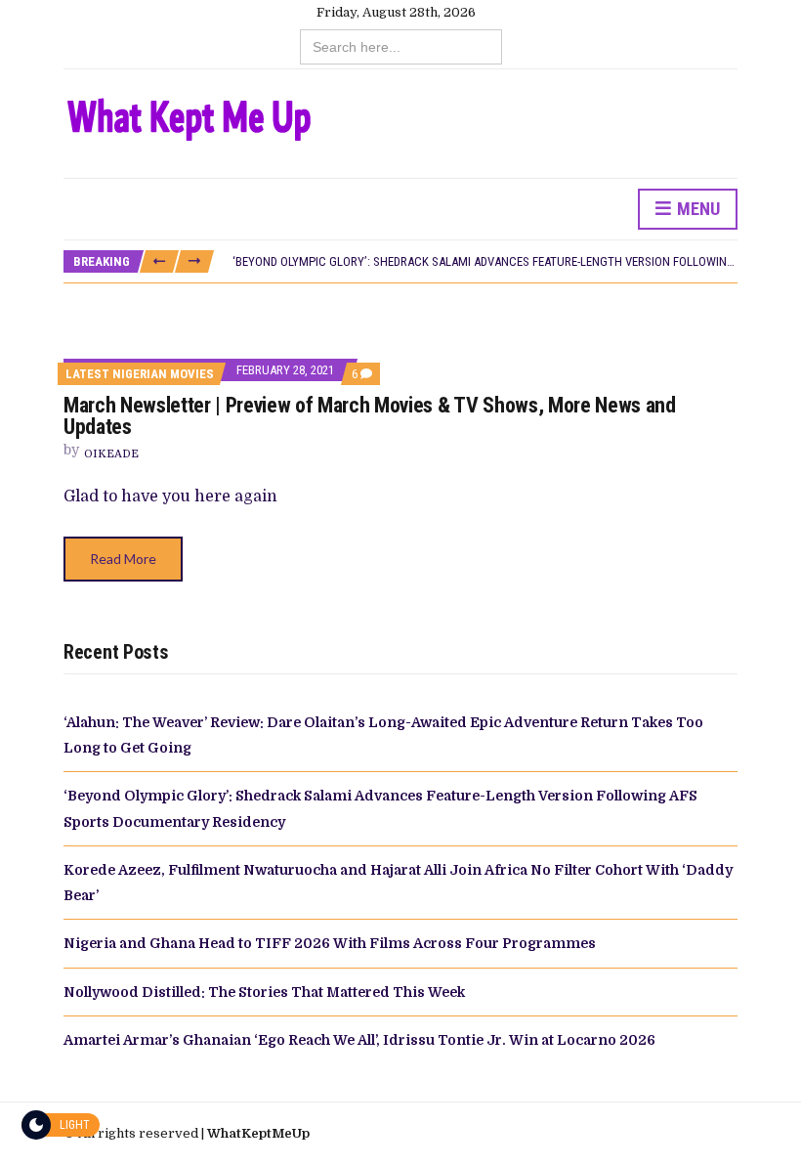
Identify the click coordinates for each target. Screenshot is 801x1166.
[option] (485, 262)
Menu (696, 208)
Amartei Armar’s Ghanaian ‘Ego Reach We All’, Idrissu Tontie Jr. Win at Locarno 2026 (359, 1040)
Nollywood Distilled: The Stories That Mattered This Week (264, 992)
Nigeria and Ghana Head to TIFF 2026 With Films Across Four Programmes (329, 943)
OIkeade (111, 454)
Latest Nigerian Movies (139, 374)
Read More (123, 558)
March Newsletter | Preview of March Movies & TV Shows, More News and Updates (369, 416)
